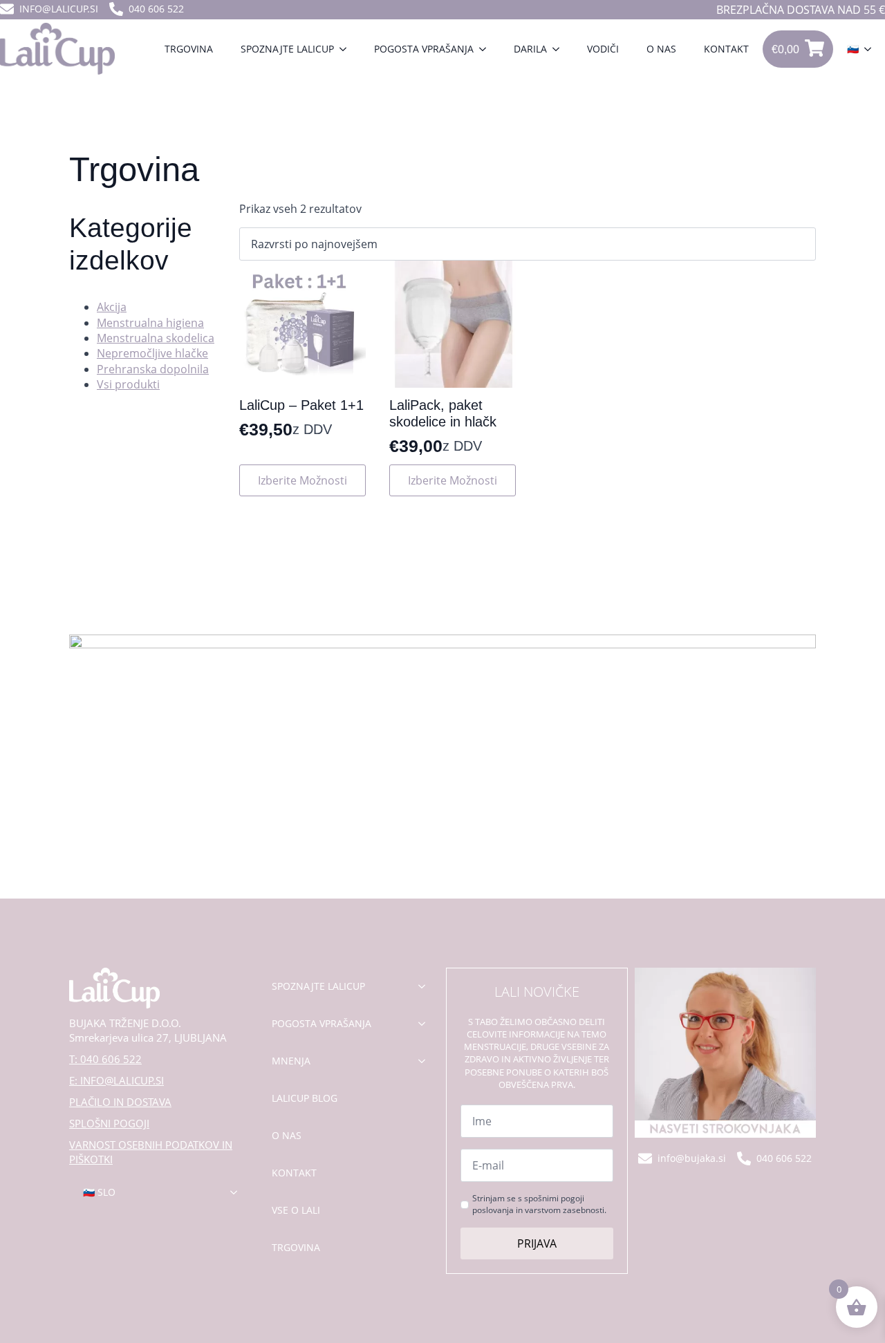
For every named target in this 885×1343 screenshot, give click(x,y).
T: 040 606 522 (105, 1059)
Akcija (112, 306)
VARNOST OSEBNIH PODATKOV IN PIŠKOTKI (150, 1152)
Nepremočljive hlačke (152, 353)
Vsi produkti (128, 384)
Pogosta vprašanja (424, 48)
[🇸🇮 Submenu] (872, 49)
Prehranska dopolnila (153, 369)
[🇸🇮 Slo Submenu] (238, 1192)
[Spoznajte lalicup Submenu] (347, 49)
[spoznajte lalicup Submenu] (426, 986)
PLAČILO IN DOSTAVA (120, 1102)
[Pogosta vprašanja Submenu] (487, 49)
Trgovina (189, 48)
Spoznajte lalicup (287, 48)
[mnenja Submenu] (426, 1061)
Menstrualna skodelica (155, 338)
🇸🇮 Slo (99, 1192)
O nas (661, 48)
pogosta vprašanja (321, 1023)
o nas (286, 1135)
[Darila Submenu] (560, 49)
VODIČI (603, 48)
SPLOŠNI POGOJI (109, 1123)
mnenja (291, 1060)
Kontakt (726, 48)
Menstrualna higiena (150, 322)
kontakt (294, 1172)
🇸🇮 (853, 48)
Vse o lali (296, 1210)
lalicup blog (304, 1098)
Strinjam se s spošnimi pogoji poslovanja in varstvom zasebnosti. (539, 1204)
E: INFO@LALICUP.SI (116, 1080)
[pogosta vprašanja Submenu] (426, 1023)
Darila (530, 48)
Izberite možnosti (302, 480)
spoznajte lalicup (318, 986)
